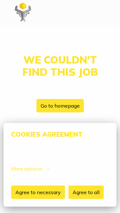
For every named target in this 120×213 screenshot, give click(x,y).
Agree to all (86, 192)
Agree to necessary (38, 192)
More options (26, 168)
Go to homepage (60, 106)
